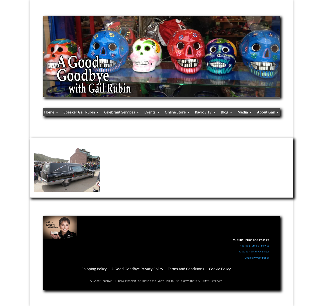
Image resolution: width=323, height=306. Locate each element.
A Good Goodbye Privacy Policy (137, 269)
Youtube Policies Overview (254, 251)
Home (49, 112)
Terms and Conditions (186, 269)
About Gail (266, 112)
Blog (224, 112)
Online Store (175, 112)
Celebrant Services (119, 112)
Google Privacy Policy (257, 257)
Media (243, 112)
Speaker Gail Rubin (79, 112)
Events (150, 112)
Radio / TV (203, 112)
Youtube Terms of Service (254, 245)
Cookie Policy (220, 269)
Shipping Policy (94, 269)
